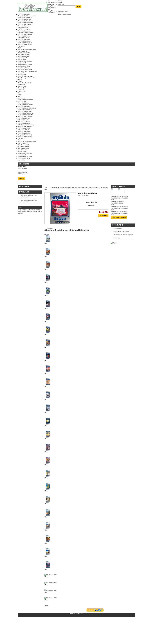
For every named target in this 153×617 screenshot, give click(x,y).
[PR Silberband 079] (47, 385)
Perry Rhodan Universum (25, 99)
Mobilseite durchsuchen (76, 613)
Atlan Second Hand (23, 54)
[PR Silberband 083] (47, 332)
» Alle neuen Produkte (119, 217)
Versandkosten (117, 228)
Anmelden (68, 14)
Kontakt (60, 1)
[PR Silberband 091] (47, 241)
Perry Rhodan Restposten (25, 22)
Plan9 (19, 94)
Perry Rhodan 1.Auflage (25, 24)
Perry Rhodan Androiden (25, 44)
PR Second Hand (23, 27)
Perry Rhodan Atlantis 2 (25, 42)
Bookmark (61, 4)
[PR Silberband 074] (47, 450)
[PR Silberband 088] (47, 280)
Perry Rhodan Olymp (24, 36)
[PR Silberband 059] (50, 575)
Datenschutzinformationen (121, 231)
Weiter (46, 605)
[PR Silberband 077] (47, 411)
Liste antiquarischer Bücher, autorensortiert (29, 201)
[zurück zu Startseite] (46, 187)
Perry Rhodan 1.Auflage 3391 (119, 206)
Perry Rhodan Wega (24, 39)
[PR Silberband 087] (47, 293)
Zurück (46, 234)
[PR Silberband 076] (47, 424)
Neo (33, 209)
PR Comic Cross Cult (24, 29)
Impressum (116, 238)
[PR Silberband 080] (47, 372)
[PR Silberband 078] (47, 398)
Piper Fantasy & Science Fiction (27, 78)
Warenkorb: (63, 11)
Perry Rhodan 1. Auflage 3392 (119, 198)
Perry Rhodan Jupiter (24, 31)
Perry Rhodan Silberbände (25, 104)
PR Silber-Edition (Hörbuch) (26, 32)
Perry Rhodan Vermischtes (26, 21)
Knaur (19, 96)
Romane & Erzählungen (25, 64)
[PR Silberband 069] (47, 502)
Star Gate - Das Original (25, 69)
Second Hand (22, 88)
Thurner (39, 211)
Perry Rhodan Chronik (24, 19)
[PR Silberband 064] (47, 541)
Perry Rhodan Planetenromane (27, 16)
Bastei (20, 79)
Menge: (90, 205)
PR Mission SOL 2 (23, 37)
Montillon (20, 213)
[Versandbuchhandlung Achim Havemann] (33, 8)
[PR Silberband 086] (47, 306)
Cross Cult (21, 89)
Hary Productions (23, 68)
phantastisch (29, 211)
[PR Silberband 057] (50, 590)
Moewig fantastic (23, 58)
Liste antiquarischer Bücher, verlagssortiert (29, 196)
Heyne (20, 81)
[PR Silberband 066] (47, 515)
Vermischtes (21, 73)
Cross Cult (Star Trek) (24, 83)
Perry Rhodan (52, 6)
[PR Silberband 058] (50, 582)
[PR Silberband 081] (47, 359)
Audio (19, 211)
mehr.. (112, 199)
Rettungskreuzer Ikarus (25, 61)
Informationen (118, 225)
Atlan (19, 47)
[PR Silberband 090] (47, 254)
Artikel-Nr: (89, 202)
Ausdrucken (50, 228)
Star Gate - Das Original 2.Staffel (27, 71)
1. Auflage (29, 209)
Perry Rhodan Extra (24, 14)
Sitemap (60, 2)
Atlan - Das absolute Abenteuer (27, 49)
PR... (45, 243)
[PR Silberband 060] (47, 567)
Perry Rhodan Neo (23, 103)
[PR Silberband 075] (47, 437)
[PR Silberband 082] (47, 345)
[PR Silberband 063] (47, 554)
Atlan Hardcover (22, 51)
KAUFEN (21, 178)
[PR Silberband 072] (47, 476)
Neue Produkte (118, 186)
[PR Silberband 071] (47, 489)
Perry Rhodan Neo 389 (117, 201)
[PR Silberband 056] (50, 598)
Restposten (21, 84)
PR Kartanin (21, 46)
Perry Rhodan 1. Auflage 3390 (119, 213)
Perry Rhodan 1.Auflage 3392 (119, 196)
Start (49, 1)
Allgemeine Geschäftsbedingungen (123, 234)
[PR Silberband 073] (47, 463)
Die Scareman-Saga (24, 66)
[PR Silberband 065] (47, 528)
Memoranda (21, 98)
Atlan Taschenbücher (24, 52)
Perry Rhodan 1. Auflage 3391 (119, 208)
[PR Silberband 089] (47, 267)
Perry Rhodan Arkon (24, 26)
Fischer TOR (22, 91)
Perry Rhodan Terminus (25, 34)
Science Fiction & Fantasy (25, 76)
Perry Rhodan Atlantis (24, 41)
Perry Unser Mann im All (25, 17)
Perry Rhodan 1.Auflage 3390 (119, 211)
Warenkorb (24, 164)
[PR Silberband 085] (47, 319)
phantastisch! (22, 63)
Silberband (38, 209)
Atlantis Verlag (22, 59)
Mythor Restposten (23, 56)
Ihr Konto (60, 13)
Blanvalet (20, 93)
